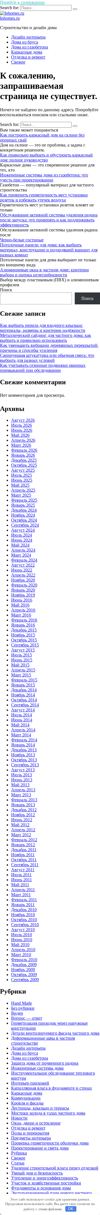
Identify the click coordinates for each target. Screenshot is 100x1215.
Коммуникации (26, 1098)
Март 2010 (21, 954)
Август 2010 (23, 929)
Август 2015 (23, 650)
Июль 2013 (21, 774)
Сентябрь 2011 (25, 864)
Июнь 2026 (21, 430)
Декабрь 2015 (24, 630)
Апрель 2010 (23, 949)
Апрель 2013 (23, 789)
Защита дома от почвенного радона (44, 1063)
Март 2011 (21, 894)
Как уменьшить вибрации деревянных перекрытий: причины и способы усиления (49, 348)
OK (70, 1209)
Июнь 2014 (21, 720)
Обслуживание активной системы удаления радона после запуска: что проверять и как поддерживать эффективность (49, 220)
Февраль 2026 (24, 450)
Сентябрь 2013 (25, 764)
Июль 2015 (21, 655)
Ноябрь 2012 (23, 814)
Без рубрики (22, 1008)
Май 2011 (20, 884)
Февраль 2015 (24, 680)
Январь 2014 (23, 744)
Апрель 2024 (23, 550)
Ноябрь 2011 (23, 854)
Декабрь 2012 (24, 809)
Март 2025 (21, 495)
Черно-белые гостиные (22, 240)
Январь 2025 (23, 505)
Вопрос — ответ (26, 1018)
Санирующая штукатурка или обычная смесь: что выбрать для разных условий (47, 358)
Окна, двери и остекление (36, 1123)
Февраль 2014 (24, 739)
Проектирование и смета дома (40, 1148)
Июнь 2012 (21, 819)
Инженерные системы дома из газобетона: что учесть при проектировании (44, 177)
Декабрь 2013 (24, 749)
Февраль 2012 (24, 839)
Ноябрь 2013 (23, 754)
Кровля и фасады (27, 1103)
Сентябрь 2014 (25, 705)
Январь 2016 (23, 625)
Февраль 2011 (24, 899)
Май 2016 (20, 605)
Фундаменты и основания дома (41, 1188)
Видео (17, 1013)
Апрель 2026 (23, 440)
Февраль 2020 (24, 585)
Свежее (18, 62)
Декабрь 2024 (24, 510)
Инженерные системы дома (37, 1068)
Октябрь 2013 (24, 759)
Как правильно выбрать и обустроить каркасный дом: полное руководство (46, 157)
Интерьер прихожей (30, 1083)
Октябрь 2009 (24, 974)
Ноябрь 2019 (23, 595)
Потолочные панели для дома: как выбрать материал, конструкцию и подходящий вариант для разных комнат (49, 250)
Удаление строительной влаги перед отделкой (54, 1168)
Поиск (6, 289)
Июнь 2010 (21, 939)
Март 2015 (21, 675)
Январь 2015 (23, 685)
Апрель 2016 (23, 610)
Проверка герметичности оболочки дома (50, 1143)
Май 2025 (20, 485)
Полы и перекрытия (30, 1133)
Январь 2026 (23, 455)
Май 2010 (20, 944)
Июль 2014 (21, 715)
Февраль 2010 (24, 959)
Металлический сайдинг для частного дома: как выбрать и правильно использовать (45, 338)
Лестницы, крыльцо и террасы (40, 1108)
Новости (19, 1118)
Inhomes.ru (10, 18)
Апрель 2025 (23, 490)
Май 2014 (20, 725)
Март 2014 (21, 734)
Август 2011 (22, 869)
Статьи (17, 1163)
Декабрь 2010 (24, 909)
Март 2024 (21, 555)
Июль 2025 (21, 475)
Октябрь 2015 (24, 640)
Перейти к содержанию (22, 2)
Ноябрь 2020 (23, 580)
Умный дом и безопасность (37, 1173)
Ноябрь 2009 (23, 969)
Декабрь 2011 (23, 849)
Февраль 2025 (24, 500)
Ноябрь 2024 (23, 515)
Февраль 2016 (24, 620)
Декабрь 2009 (24, 964)
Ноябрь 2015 (23, 635)
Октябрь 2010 (24, 919)
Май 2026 (20, 435)
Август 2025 (23, 470)
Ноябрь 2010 (23, 914)
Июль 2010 (21, 934)
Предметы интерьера (31, 1138)
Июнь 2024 (21, 540)
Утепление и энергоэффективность (44, 1178)
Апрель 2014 (23, 730)
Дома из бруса (24, 42)
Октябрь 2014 (24, 700)
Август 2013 (23, 769)
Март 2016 (21, 615)
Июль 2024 (21, 535)
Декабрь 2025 (24, 460)
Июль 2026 (21, 425)
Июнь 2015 (21, 660)
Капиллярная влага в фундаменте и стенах (51, 1088)
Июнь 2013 (21, 779)
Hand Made (21, 1003)
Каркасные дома (26, 52)
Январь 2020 (23, 590)
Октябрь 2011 (24, 859)
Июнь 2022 (21, 570)
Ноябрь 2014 (23, 695)
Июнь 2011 (21, 879)
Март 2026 (21, 445)
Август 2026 (23, 420)
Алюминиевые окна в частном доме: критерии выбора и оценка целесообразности (44, 272)
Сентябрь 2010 (25, 924)
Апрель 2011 (23, 889)
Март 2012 (21, 834)
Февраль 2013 (24, 799)
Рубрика (19, 1153)
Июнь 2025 (21, 480)
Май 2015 (20, 665)
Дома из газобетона (29, 47)
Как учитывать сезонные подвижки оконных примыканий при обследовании (43, 368)
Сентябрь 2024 (25, 525)
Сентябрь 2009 (25, 979)
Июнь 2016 (21, 600)
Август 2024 (23, 530)
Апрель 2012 (23, 829)
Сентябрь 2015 (25, 645)
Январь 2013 (23, 804)
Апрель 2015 (23, 670)
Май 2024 (20, 545)
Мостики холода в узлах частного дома (48, 1113)
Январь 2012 (23, 844)
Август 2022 (23, 565)
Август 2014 (23, 710)
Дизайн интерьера (28, 37)
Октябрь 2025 (24, 465)
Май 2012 (20, 824)
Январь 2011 (23, 904)
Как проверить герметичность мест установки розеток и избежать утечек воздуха (44, 197)
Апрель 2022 (23, 575)
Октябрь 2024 (24, 520)
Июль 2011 (21, 874)
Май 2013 (20, 784)
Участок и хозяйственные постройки (46, 1183)
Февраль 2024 (24, 560)
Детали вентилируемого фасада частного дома (55, 1033)
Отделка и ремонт (28, 57)
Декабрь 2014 (24, 690)
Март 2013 (21, 794)
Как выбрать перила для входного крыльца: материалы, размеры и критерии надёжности (42, 328)
